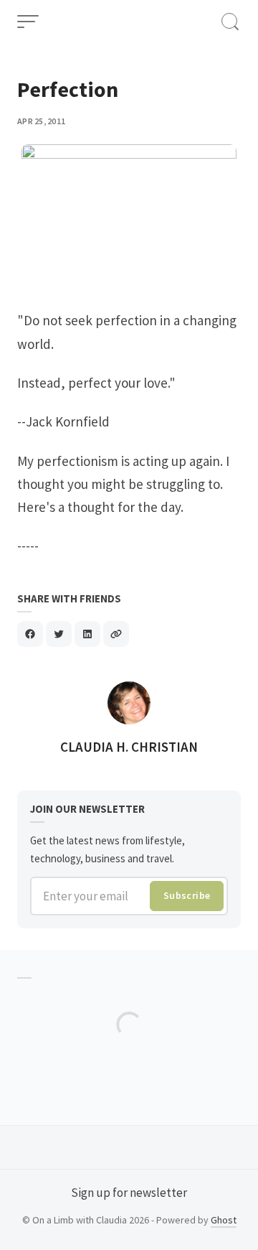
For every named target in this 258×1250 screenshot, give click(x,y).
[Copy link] (116, 634)
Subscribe (187, 895)
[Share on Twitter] (59, 634)
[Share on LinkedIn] (87, 634)
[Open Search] (230, 21)
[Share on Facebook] (30, 634)
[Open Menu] (28, 21)
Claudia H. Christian (129, 746)
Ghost (223, 1219)
